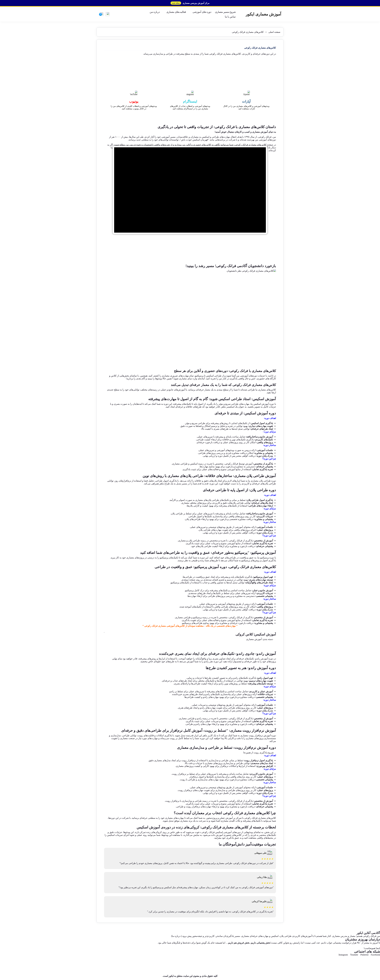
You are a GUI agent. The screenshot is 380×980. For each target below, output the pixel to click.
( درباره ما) (176, 936)
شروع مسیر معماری (225, 12)
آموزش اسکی (262, 404)
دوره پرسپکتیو (267, 557)
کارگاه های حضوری (266, 378)
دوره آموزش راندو (264, 658)
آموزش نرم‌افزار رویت (260, 735)
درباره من (155, 12)
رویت (172, 738)
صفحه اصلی (274, 32)
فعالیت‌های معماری (176, 12)
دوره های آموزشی (202, 12)
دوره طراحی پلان (267, 480)
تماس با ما (230, 16)
